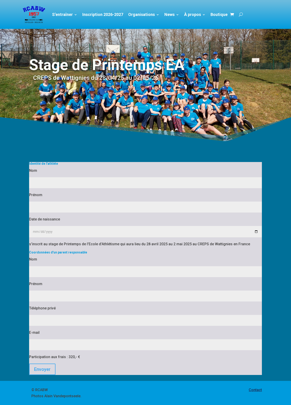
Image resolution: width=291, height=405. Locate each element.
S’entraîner (62, 14)
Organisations (141, 14)
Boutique (219, 14)
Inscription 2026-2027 (102, 14)
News (169, 14)
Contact (255, 390)
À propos (192, 14)
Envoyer (42, 369)
